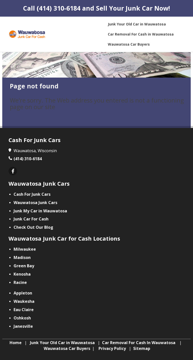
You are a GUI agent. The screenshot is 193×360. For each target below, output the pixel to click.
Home (16, 342)
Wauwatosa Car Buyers (67, 348)
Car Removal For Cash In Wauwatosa (138, 342)
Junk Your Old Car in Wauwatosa (62, 342)
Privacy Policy (112, 348)
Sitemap (141, 348)
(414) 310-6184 (58, 8)
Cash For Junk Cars (32, 194)
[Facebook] (13, 171)
